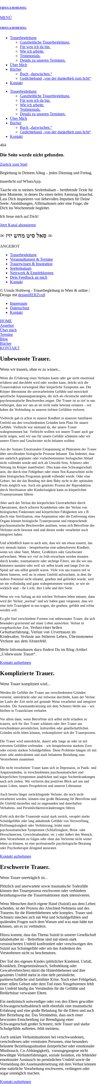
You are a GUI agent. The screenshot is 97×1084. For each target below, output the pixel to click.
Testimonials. (30, 56)
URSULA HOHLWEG (13, 7)
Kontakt (16, 83)
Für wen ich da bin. (35, 47)
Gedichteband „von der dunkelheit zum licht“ (55, 78)
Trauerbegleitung (23, 38)
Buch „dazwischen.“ (36, 74)
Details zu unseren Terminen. (43, 60)
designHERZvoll (31, 295)
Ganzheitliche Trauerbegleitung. (45, 42)
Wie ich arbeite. (32, 51)
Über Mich (18, 65)
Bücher (15, 69)
